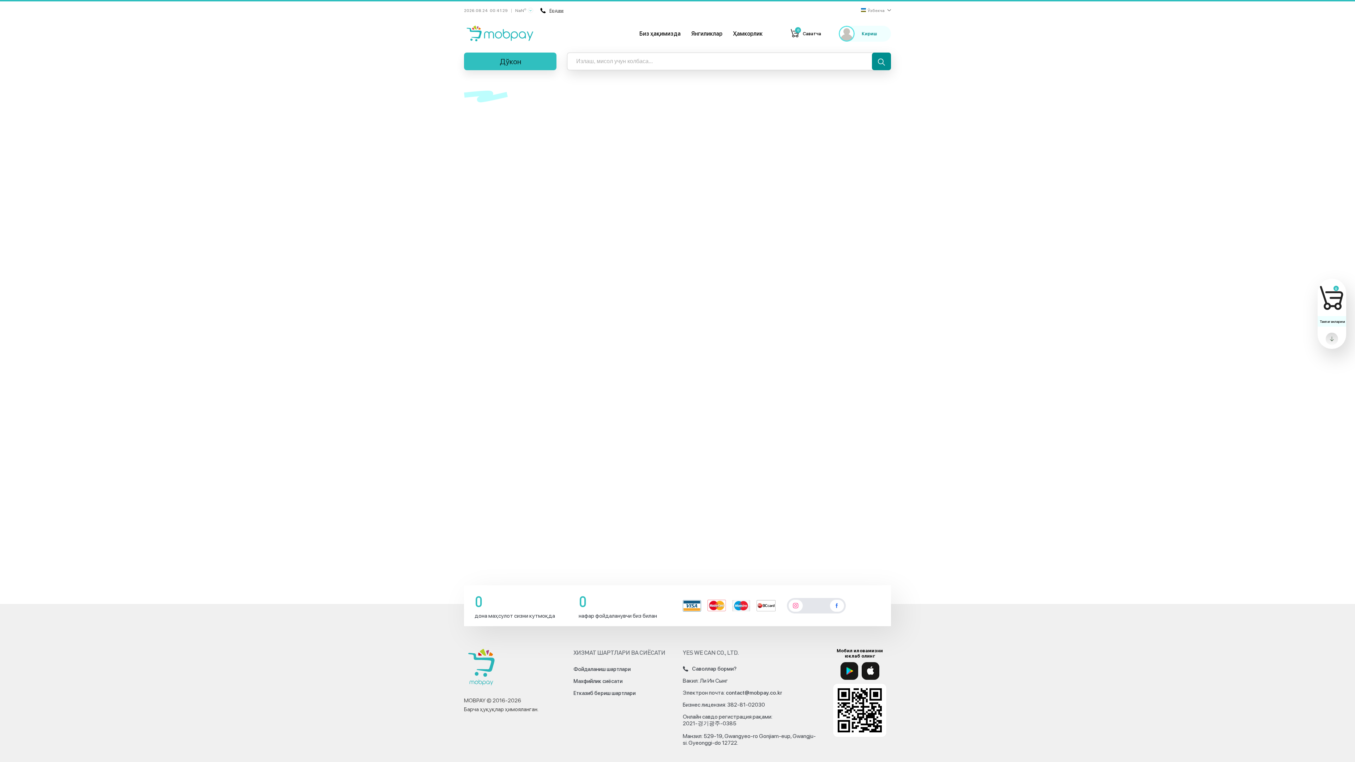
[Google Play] (849, 671)
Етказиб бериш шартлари (604, 693)
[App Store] (870, 671)
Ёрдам (556, 10)
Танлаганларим (1332, 321)
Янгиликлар (706, 33)
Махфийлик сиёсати (597, 681)
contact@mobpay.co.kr (754, 693)
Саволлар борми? (714, 669)
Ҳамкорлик (748, 33)
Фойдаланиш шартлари (602, 669)
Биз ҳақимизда (660, 33)
